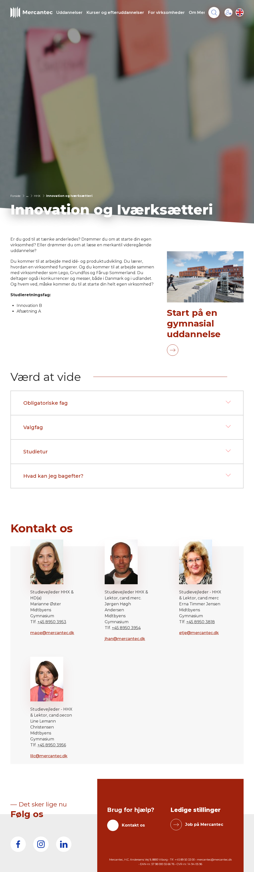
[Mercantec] (31, 12)
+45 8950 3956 (51, 745)
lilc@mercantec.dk (48, 756)
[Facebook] (18, 844)
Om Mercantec (204, 12)
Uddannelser (69, 12)
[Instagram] (41, 844)
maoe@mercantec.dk (52, 632)
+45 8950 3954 (126, 627)
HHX (37, 196)
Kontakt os (133, 825)
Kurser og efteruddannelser (115, 12)
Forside (15, 196)
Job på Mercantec (204, 824)
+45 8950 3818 (200, 621)
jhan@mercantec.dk (125, 638)
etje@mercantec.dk (199, 632)
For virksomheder (166, 12)
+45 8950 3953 (51, 621)
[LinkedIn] (63, 844)
